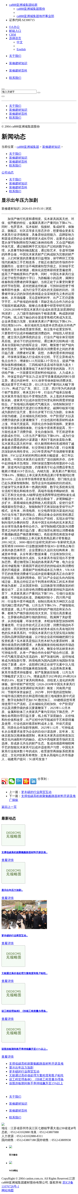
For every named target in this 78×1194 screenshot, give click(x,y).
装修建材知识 (18, 63)
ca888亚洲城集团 (28, 146)
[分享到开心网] (26, 781)
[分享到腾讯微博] (19, 781)
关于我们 (15, 55)
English (21, 49)
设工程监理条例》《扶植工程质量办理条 (36, 1079)
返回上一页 (9, 806)
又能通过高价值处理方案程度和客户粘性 (36, 1075)
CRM (12, 34)
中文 (20, 42)
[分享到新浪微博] (5, 781)
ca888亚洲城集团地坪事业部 (35, 16)
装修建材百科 (18, 70)
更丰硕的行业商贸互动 (36, 792)
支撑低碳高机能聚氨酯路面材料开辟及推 (36, 1063)
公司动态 (8, 172)
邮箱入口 (15, 30)
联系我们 (15, 77)
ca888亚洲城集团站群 (23, 4)
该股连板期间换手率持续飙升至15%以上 (36, 1083)
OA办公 (14, 27)
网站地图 (8, 1190)
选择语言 (15, 38)
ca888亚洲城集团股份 (31, 8)
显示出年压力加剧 (21, 1067)
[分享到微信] (12, 781)
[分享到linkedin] (33, 781)
